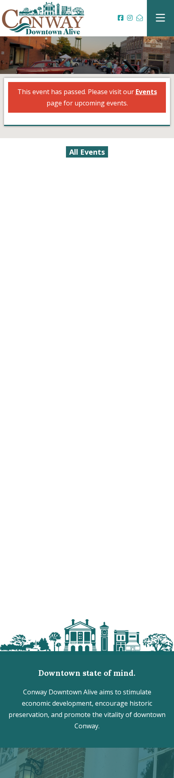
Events (146, 91)
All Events (87, 152)
